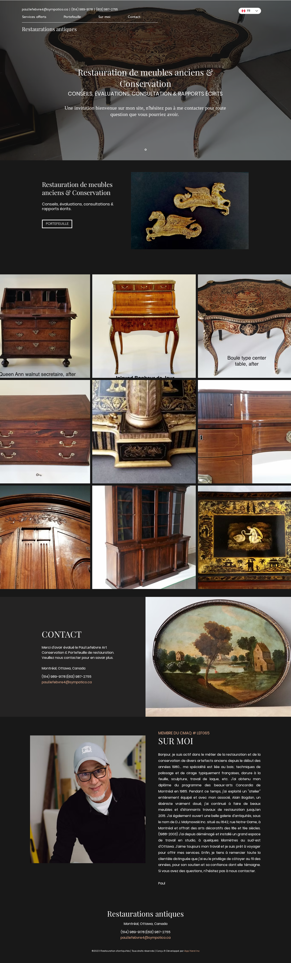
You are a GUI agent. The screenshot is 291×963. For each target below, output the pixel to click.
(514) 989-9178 (54, 676)
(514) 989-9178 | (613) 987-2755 (94, 9)
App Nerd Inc (192, 951)
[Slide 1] (146, 149)
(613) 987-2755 (79, 676)
